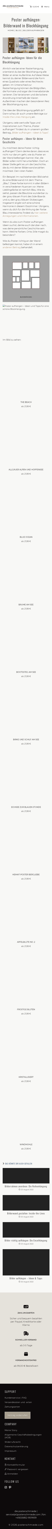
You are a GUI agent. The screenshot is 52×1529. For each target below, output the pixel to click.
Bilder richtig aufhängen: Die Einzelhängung (26, 1240)
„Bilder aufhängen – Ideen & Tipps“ (30, 132)
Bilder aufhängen (33, 30)
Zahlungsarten (12, 1407)
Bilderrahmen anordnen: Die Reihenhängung (26, 1186)
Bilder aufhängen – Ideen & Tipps (26, 1278)
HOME (11, 30)
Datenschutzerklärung (16, 1446)
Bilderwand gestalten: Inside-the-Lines (26, 1213)
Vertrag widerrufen (17, 1415)
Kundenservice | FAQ (16, 1398)
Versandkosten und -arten (18, 1402)
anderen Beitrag (12, 247)
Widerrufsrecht (13, 1442)
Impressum (11, 1451)
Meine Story (11, 1430)
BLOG (18, 30)
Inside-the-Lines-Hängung (17, 117)
